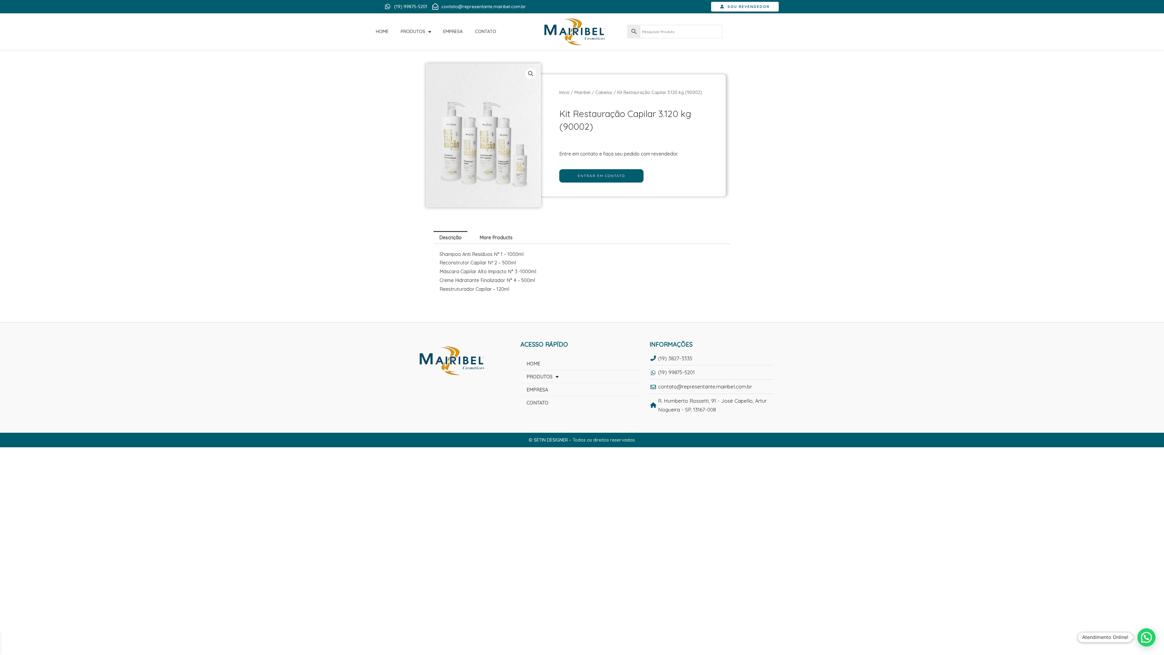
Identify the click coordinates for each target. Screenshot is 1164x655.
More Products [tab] (496, 237)
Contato (485, 31)
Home (382, 31)
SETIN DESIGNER (551, 440)
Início (564, 92)
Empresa (453, 31)
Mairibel (582, 92)
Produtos (413, 31)
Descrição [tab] (450, 237)
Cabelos (603, 92)
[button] (530, 73)
